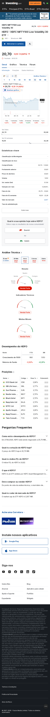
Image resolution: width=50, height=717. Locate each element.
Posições (15, 70)
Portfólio (30, 594)
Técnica (23, 64)
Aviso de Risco (7, 702)
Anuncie (5, 589)
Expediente (6, 598)
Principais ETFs (15, 9)
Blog (28, 584)
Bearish (27, 230)
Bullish (27, 241)
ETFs (4, 9)
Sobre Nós (6, 584)
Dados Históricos (28, 70)
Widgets (30, 598)
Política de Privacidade (10, 694)
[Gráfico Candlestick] (4, 76)
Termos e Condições (9, 687)
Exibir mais (25, 210)
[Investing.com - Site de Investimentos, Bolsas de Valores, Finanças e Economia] (14, 3)
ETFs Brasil (30, 9)
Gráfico (13, 64)
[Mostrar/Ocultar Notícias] (15, 76)
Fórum (32, 64)
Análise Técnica (11, 252)
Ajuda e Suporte (8, 594)
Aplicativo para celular (35, 589)
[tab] (6, 260)
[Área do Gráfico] (7, 76)
